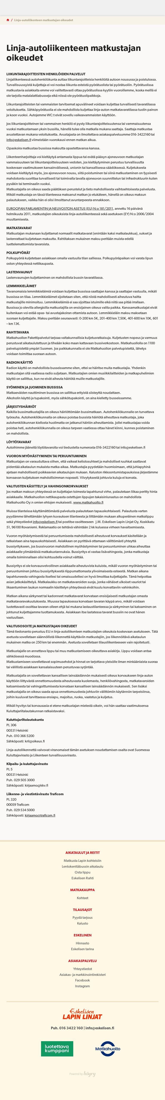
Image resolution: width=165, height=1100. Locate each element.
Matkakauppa (82, 890)
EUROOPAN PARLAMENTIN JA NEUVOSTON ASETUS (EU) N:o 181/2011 (59, 209)
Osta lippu (82, 872)
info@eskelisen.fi (18, 140)
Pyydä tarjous (83, 918)
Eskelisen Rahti (83, 878)
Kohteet (82, 898)
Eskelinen (83, 935)
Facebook (82, 980)
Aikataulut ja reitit (83, 853)
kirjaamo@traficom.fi (40, 815)
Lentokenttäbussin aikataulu (82, 866)
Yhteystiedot (82, 969)
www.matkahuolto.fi (88, 502)
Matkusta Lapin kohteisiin (82, 861)
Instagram (82, 986)
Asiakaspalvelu (82, 961)
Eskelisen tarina (82, 949)
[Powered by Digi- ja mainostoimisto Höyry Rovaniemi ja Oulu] (82, 1073)
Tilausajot (82, 910)
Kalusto (82, 923)
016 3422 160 (71, 1028)
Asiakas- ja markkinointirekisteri (83, 975)
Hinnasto (82, 943)
